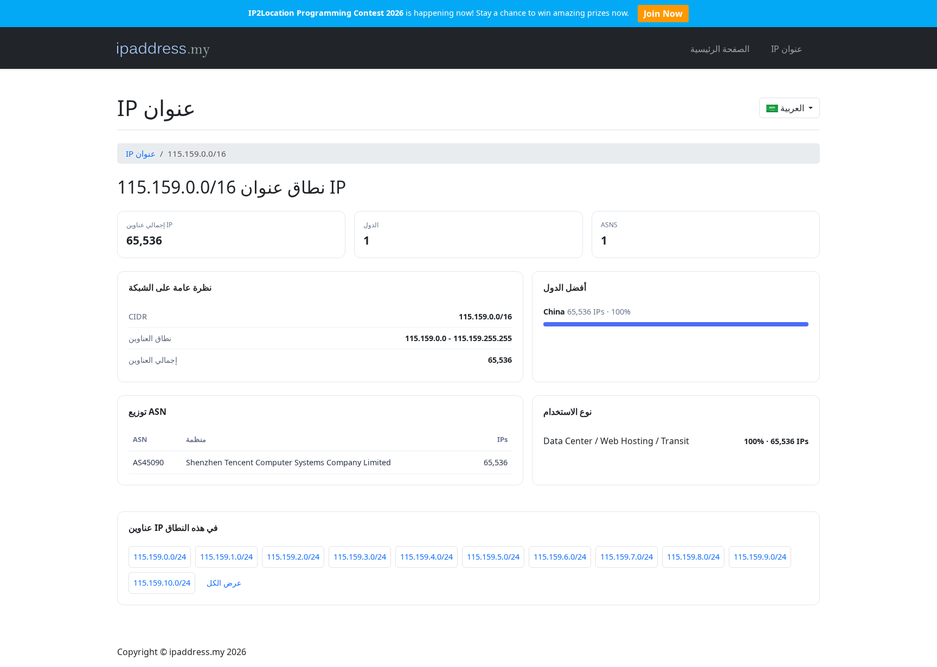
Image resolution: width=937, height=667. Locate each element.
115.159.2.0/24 (293, 556)
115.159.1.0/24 (226, 556)
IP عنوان (787, 49)
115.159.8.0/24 (693, 556)
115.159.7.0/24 (626, 556)
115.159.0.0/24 (159, 556)
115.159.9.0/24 (760, 556)
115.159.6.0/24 (560, 556)
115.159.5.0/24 (493, 556)
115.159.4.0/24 (426, 556)
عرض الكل (224, 583)
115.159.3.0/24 (359, 556)
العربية (792, 108)
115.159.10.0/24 (161, 583)
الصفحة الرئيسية (719, 49)
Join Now (663, 14)
